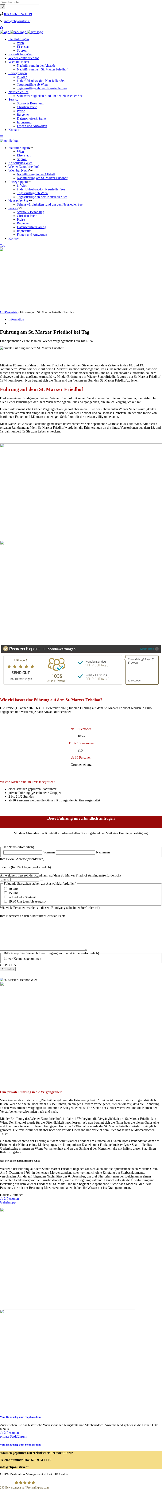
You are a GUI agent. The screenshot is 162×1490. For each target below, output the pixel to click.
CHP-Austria (9, 312)
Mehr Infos (147, 649)
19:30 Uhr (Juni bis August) (27, 901)
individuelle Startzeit (22, 897)
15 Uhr (13, 893)
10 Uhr (13, 889)
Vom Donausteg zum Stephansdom (20, 1416)
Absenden (8, 969)
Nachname (103, 852)
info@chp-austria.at (17, 21)
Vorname (49, 852)
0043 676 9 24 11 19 (18, 14)
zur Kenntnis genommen (24, 958)
